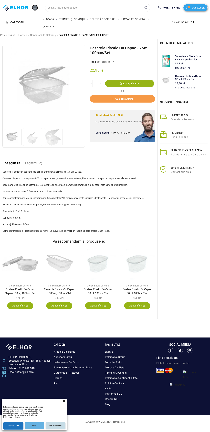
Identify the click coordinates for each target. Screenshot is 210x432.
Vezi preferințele (55, 426)
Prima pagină (7, 35)
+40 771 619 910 (185, 22)
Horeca (22, 35)
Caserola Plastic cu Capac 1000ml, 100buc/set (59, 291)
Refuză (34, 426)
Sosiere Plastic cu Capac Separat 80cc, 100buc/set (20, 291)
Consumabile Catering (43, 35)
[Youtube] (190, 350)
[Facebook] (200, 22)
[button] (64, 401)
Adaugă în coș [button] (20, 305)
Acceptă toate (13, 426)
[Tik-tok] (180, 350)
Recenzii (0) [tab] (33, 163)
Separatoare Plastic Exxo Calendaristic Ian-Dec (188, 58)
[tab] (12, 163)
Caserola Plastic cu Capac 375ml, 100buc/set (188, 77)
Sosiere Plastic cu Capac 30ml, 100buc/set (98, 291)
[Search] (146, 8)
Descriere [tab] (12, 163)
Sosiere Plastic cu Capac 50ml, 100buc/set (137, 291)
